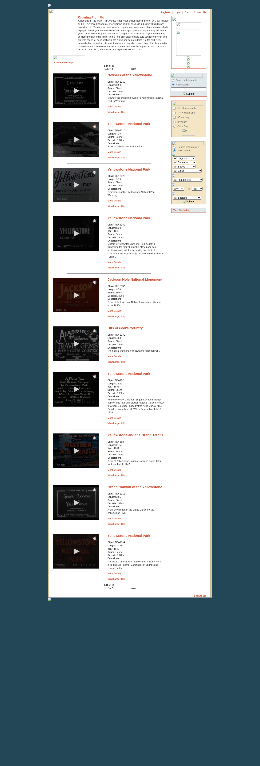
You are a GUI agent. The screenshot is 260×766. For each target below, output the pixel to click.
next (133, 69)
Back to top (200, 595)
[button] (76, 91)
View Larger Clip (116, 112)
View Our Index (181, 210)
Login (177, 12)
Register (165, 12)
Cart (187, 12)
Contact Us (200, 12)
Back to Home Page (63, 62)
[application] (76, 90)
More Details (114, 106)
